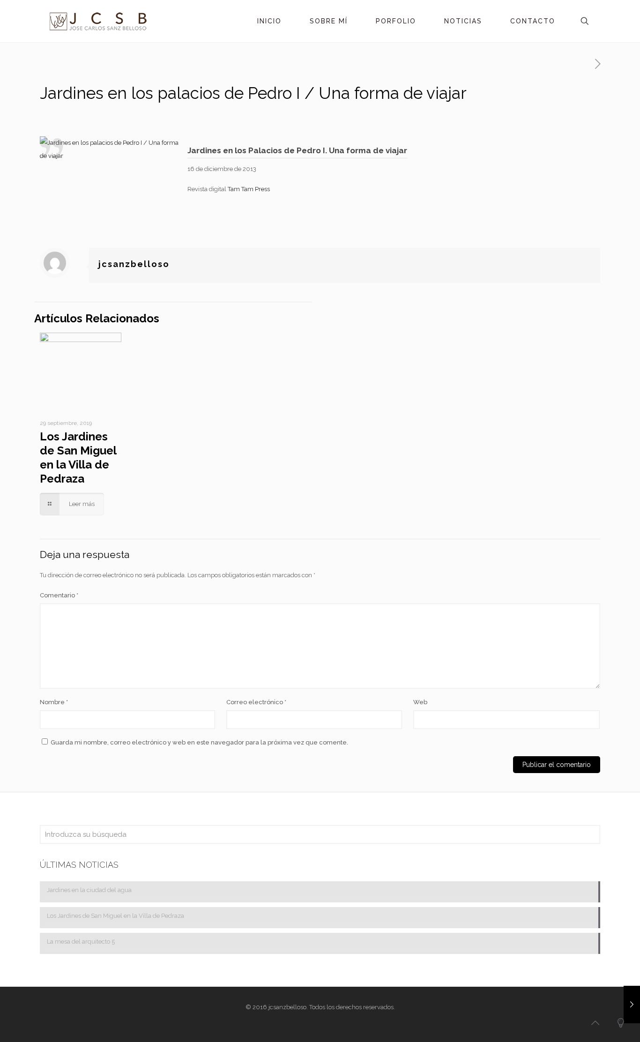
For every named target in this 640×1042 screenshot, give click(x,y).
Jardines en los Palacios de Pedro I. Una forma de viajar (297, 150)
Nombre (54, 702)
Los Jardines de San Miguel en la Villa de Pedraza (78, 457)
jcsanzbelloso (134, 264)
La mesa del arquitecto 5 (81, 941)
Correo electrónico (256, 702)
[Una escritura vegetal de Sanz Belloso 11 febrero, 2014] (632, 1004)
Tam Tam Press (249, 189)
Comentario (59, 595)
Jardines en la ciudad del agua (89, 889)
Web (420, 702)
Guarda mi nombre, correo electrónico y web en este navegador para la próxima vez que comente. (199, 742)
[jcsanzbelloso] (98, 21)
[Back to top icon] (595, 1023)
